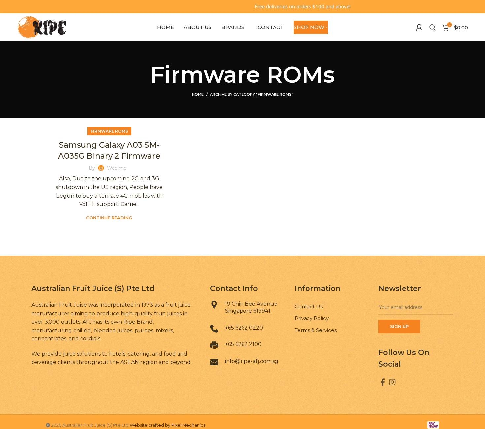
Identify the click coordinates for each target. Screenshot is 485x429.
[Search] (432, 27)
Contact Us (309, 306)
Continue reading (109, 218)
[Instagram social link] (392, 382)
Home (198, 94)
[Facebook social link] (382, 382)
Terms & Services (316, 330)
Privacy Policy (312, 318)
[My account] (419, 27)
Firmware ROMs (109, 131)
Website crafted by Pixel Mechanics (167, 425)
